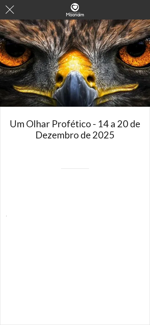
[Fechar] (10, 10)
